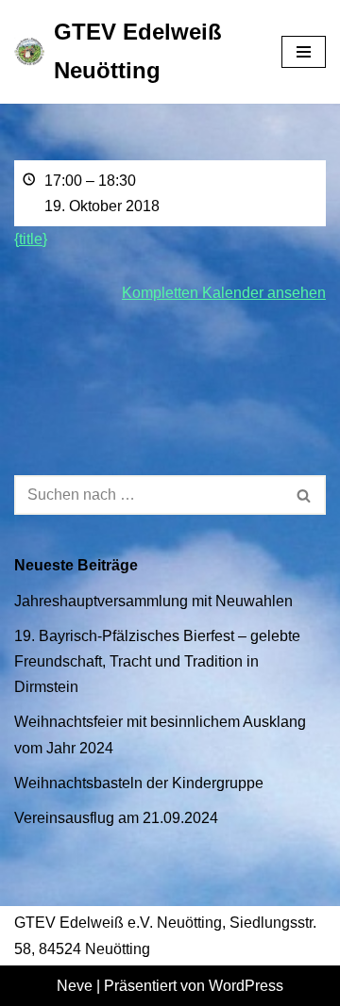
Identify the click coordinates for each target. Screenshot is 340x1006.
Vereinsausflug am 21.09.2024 (116, 818)
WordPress (246, 986)
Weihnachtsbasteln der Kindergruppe (139, 783)
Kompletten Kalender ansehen (224, 293)
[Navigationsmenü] (303, 52)
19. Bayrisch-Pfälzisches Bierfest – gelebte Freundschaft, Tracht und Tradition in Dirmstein (157, 661)
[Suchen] (304, 495)
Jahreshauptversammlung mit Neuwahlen (153, 601)
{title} (30, 239)
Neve (75, 986)
